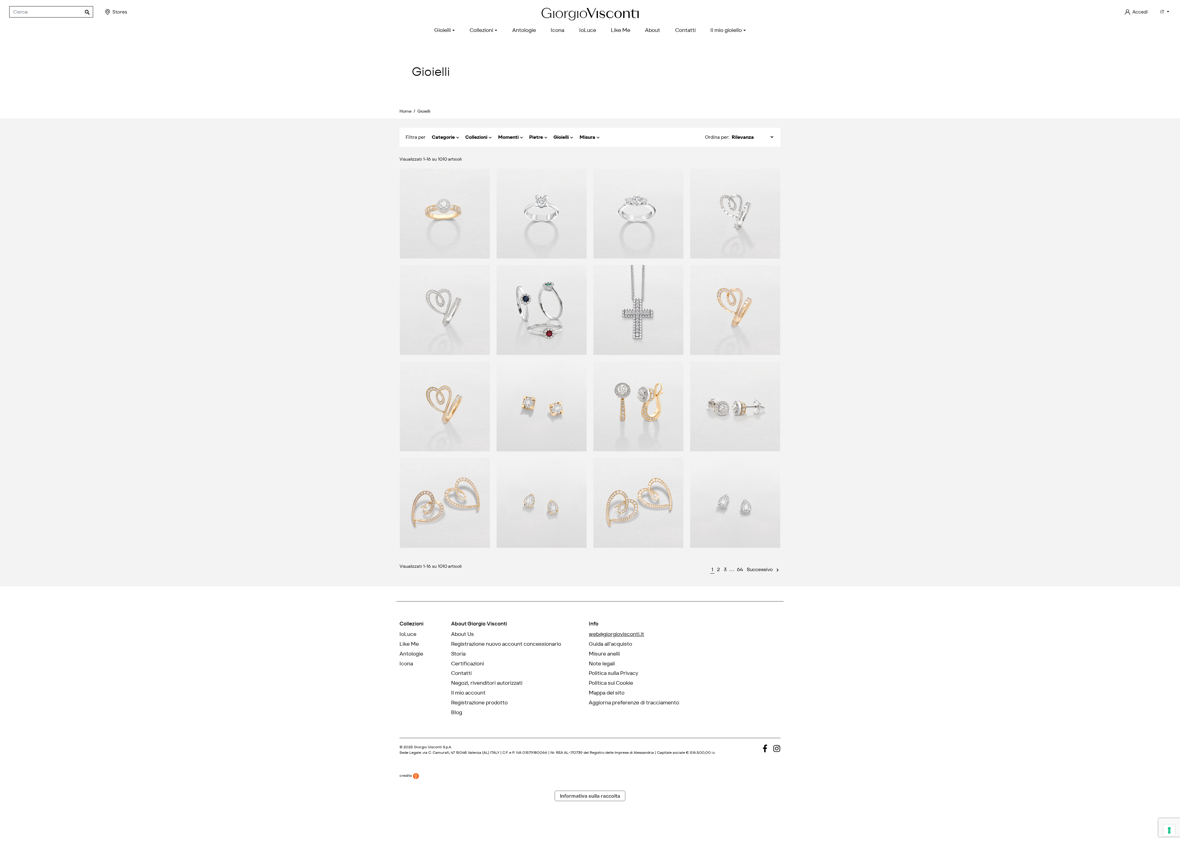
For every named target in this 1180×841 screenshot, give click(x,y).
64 (740, 569)
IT (1163, 12)
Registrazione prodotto (479, 702)
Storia (458, 653)
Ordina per (716, 137)
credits (406, 775)
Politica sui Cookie (611, 682)
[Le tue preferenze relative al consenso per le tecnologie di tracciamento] (1169, 830)
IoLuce (407, 634)
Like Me (409, 643)
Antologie (411, 653)
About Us (462, 634)
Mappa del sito (606, 692)
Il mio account (468, 692)
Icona (406, 663)
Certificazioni (467, 663)
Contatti (461, 673)
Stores (119, 12)
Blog (456, 712)
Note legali (602, 663)
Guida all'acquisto (610, 643)
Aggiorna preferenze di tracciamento (634, 702)
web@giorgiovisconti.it (616, 634)
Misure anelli (604, 653)
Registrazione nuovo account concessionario (506, 643)
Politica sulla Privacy (613, 673)
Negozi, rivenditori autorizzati (486, 682)
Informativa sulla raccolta (590, 796)
